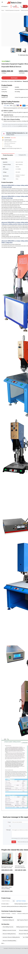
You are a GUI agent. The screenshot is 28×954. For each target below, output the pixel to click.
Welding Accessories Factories (9, 930)
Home (2, 10)
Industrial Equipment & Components (12, 10)
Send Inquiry (14, 78)
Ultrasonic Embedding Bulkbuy (9, 940)
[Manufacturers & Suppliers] (14, 2)
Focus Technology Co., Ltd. (18, 948)
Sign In (3, 148)
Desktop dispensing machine (21, 903)
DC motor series (4, 903)
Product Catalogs (22, 901)
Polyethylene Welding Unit (8, 920)
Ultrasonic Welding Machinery (9, 933)
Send (14, 841)
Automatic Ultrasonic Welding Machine (11, 937)
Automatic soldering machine (7, 906)
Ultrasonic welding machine (21, 906)
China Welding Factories (8, 927)
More (2, 943)
